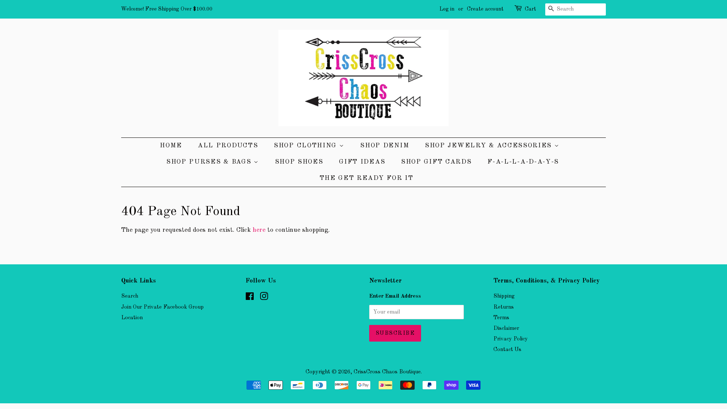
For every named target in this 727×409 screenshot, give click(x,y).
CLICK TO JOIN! (307, 262)
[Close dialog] (467, 133)
